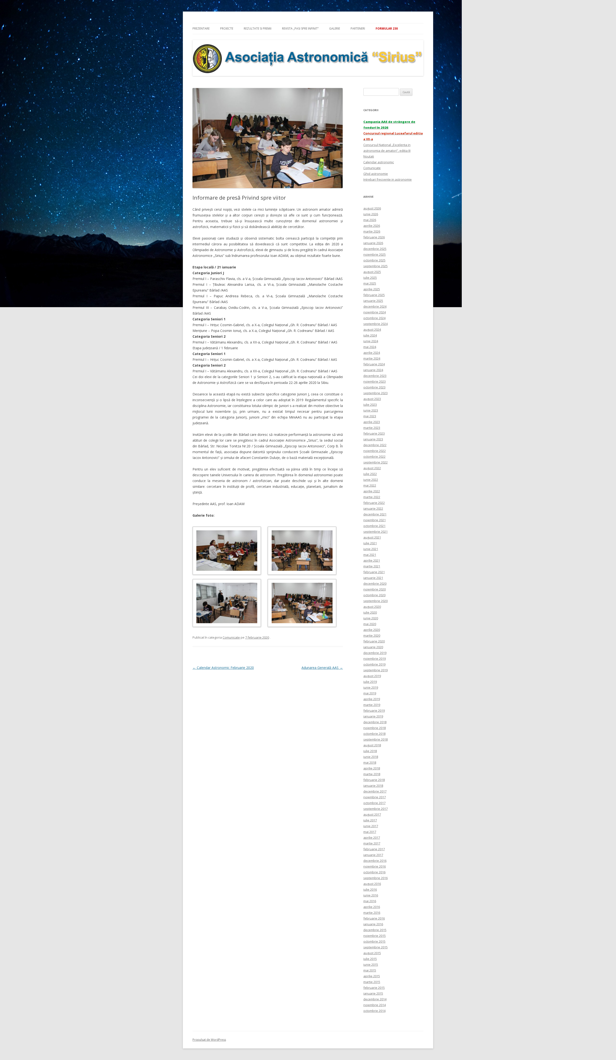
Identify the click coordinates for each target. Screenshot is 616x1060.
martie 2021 (371, 566)
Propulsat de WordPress (209, 1040)
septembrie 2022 (375, 462)
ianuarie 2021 (373, 578)
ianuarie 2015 (373, 993)
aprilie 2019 (371, 699)
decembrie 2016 (374, 860)
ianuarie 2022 (373, 508)
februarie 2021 (374, 572)
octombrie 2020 (374, 595)
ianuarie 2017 (373, 855)
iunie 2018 (370, 757)
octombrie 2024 (374, 318)
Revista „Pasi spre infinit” (300, 28)
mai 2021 (369, 554)
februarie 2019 (374, 710)
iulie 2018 (370, 751)
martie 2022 (371, 497)
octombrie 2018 (374, 733)
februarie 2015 (374, 987)
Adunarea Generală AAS (322, 667)
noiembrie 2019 (374, 658)
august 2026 (372, 208)
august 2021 (372, 537)
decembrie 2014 (374, 999)
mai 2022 (369, 485)
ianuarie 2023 (373, 439)
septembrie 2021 (375, 531)
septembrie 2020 (375, 601)
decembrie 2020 (374, 583)
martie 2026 (371, 231)
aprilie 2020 (371, 630)
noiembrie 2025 (374, 254)
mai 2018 (369, 762)
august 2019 (372, 676)
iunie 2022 (370, 479)
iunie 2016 (370, 895)
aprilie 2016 (371, 907)
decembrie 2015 (374, 930)
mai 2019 (369, 693)
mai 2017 (369, 832)
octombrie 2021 (374, 526)
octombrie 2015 (374, 941)
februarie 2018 (374, 780)
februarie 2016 (374, 918)
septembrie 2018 (375, 739)
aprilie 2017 (371, 837)
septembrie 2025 (375, 266)
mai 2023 (369, 416)
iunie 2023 (370, 410)
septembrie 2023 (375, 393)
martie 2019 (371, 705)
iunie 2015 (370, 964)
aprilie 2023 (371, 422)
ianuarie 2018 (373, 785)
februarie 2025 (374, 295)
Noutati (368, 156)
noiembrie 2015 (374, 935)
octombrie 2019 (374, 664)
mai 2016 (369, 901)
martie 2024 (371, 358)
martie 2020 (371, 635)
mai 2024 (369, 347)
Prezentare (201, 28)
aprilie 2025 (371, 289)
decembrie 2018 (374, 722)
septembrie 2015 (375, 947)
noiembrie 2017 (374, 797)
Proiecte (226, 28)
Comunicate (231, 637)
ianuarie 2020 (373, 647)
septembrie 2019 (375, 670)
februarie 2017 (374, 849)
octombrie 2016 (374, 872)
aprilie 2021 (371, 560)
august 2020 (372, 606)
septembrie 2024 (375, 324)
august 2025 (372, 272)
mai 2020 (369, 624)
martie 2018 (371, 774)
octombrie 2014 (374, 1011)
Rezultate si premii (257, 28)
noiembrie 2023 (374, 381)
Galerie (334, 28)
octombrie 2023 (374, 387)
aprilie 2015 (371, 976)
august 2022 (372, 468)
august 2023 (372, 399)
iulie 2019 (370, 681)
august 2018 (372, 745)
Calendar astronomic (378, 162)
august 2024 (372, 329)
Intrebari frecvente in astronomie (387, 179)
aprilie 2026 (371, 225)
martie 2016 (371, 912)
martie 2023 (371, 427)
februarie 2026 (374, 237)
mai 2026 (369, 220)
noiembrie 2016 (374, 866)
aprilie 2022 (371, 491)
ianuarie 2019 (373, 716)
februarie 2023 (374, 433)
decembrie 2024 (374, 306)
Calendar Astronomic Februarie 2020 (223, 667)
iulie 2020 (370, 612)
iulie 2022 (370, 474)
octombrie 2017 (374, 803)
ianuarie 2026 (373, 243)
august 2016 (372, 884)
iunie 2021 (370, 549)
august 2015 (372, 953)
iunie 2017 (370, 826)
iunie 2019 (370, 687)
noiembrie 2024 (374, 312)
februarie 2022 (374, 503)
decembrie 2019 (374, 653)
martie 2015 (371, 982)
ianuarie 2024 (373, 370)
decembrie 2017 (374, 791)
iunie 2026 (370, 214)
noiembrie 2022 (374, 451)
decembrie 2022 (374, 445)
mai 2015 (369, 970)
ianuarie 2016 (373, 924)
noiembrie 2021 (374, 520)
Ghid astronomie (375, 173)
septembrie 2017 (375, 808)
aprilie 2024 (371, 352)
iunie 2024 (370, 341)
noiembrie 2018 (374, 728)
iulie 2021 (370, 543)
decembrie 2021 (374, 514)
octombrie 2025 (374, 260)
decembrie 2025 (374, 249)
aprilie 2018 (371, 768)
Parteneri (358, 28)
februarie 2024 (374, 364)
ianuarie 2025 (373, 300)
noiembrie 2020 (374, 589)
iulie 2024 (370, 335)
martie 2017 (371, 843)
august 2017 (372, 814)
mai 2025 (369, 283)
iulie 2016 (370, 889)
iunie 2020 (370, 618)
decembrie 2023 (374, 376)
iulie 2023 (370, 404)
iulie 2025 (370, 277)
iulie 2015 (370, 959)
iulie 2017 (370, 820)
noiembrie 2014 (374, 1005)
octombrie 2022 (374, 456)
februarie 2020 (374, 641)
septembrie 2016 (375, 878)
